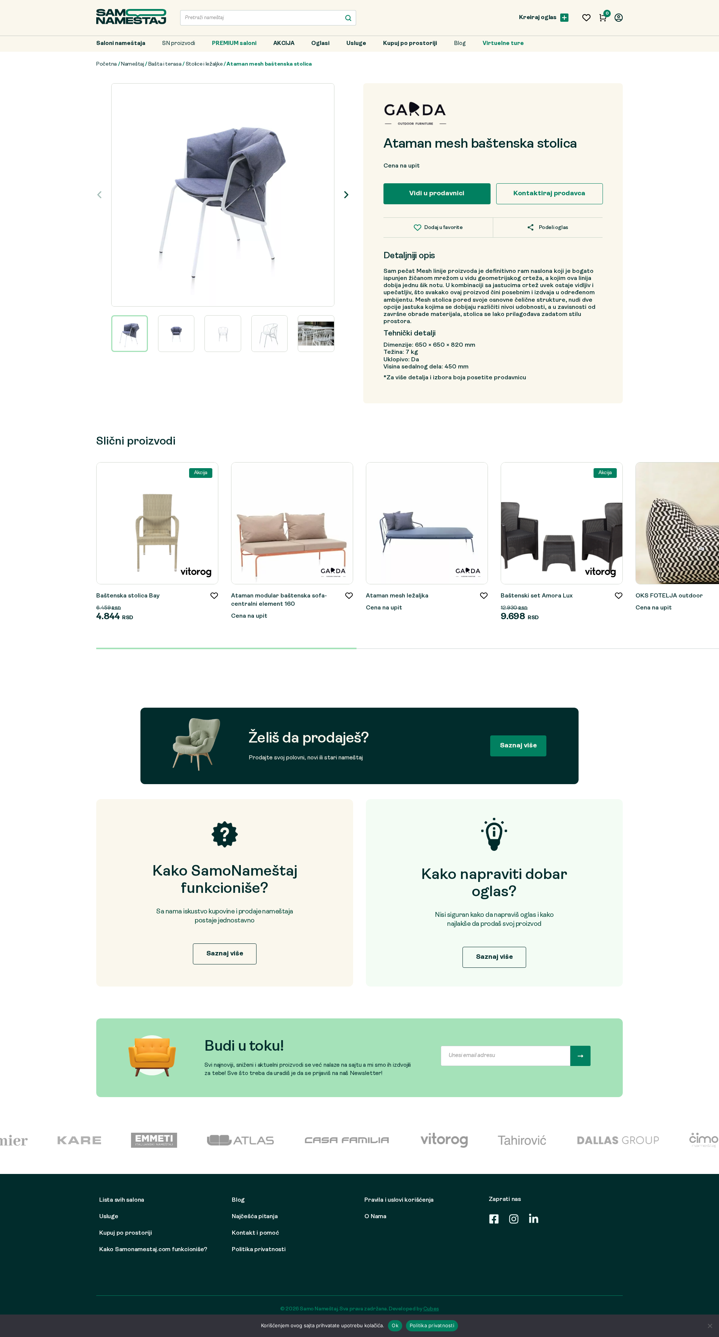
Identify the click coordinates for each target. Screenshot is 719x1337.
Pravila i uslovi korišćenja (399, 1200)
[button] (346, 195)
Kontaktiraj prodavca (549, 193)
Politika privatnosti (258, 1250)
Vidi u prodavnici (436, 193)
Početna (106, 64)
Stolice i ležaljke (204, 64)
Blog (460, 43)
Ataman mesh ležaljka (397, 596)
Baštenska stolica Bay (128, 596)
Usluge (356, 43)
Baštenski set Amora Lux (537, 596)
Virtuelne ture (503, 43)
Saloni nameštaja (120, 43)
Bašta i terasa (165, 64)
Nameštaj (132, 64)
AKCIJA (283, 43)
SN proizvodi (178, 43)
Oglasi (320, 43)
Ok (395, 1325)
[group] (223, 195)
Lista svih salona (121, 1200)
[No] (709, 1326)
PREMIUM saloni (234, 43)
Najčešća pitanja (254, 1217)
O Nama (375, 1217)
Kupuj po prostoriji (410, 43)
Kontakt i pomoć (255, 1233)
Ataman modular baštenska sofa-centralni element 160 (279, 600)
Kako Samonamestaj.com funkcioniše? (153, 1250)
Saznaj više (518, 745)
